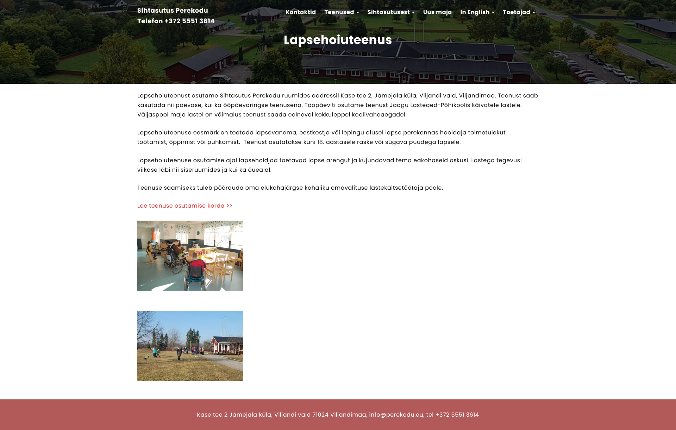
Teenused (340, 12)
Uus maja (437, 12)
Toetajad (517, 12)
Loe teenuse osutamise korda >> (185, 206)
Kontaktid (301, 12)
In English (476, 12)
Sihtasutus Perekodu (172, 11)
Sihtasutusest (389, 12)
